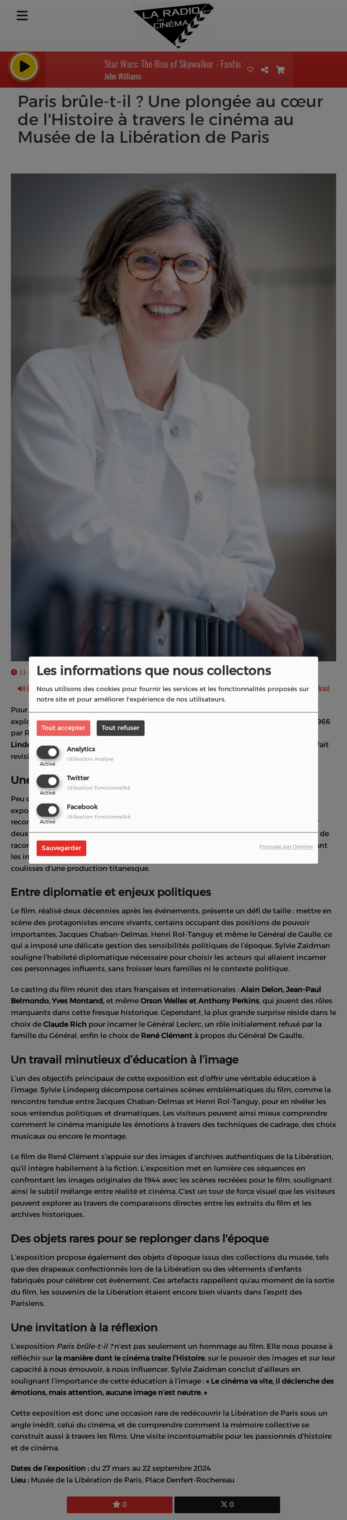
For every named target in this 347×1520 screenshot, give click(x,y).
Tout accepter (63, 728)
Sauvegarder (61, 848)
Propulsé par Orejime (286, 846)
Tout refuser (121, 728)
